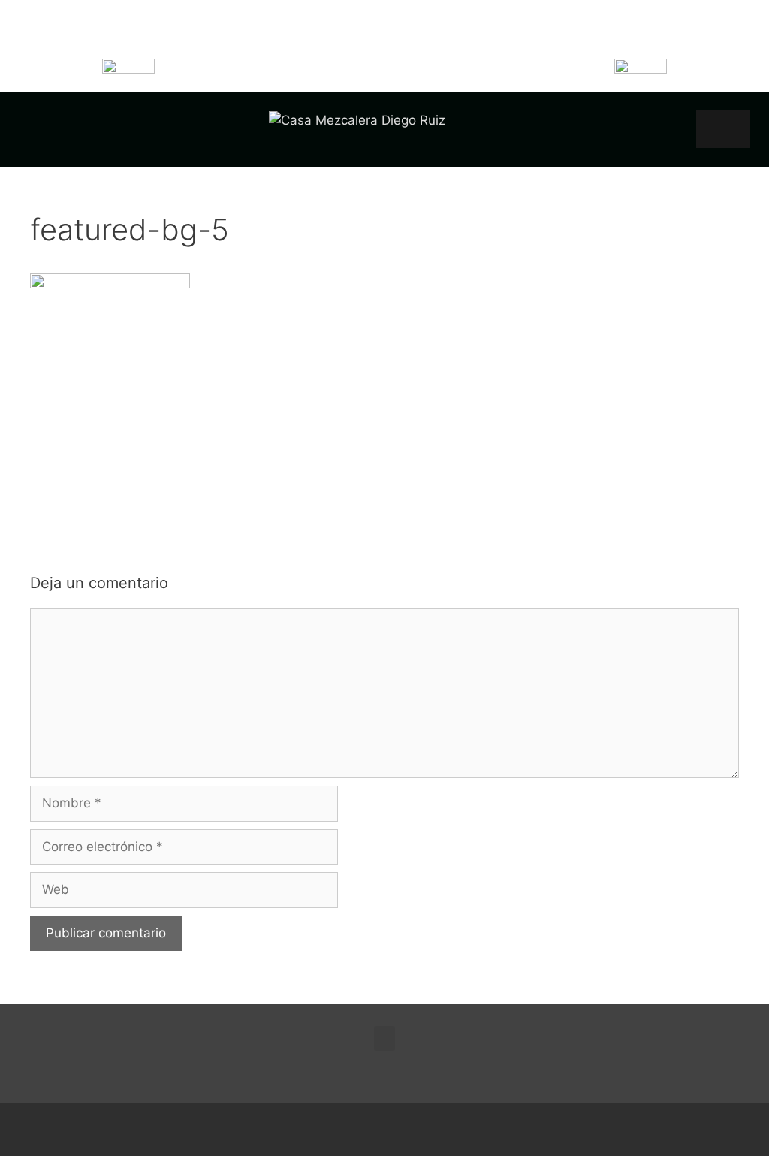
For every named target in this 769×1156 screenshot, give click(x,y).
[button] (723, 129)
